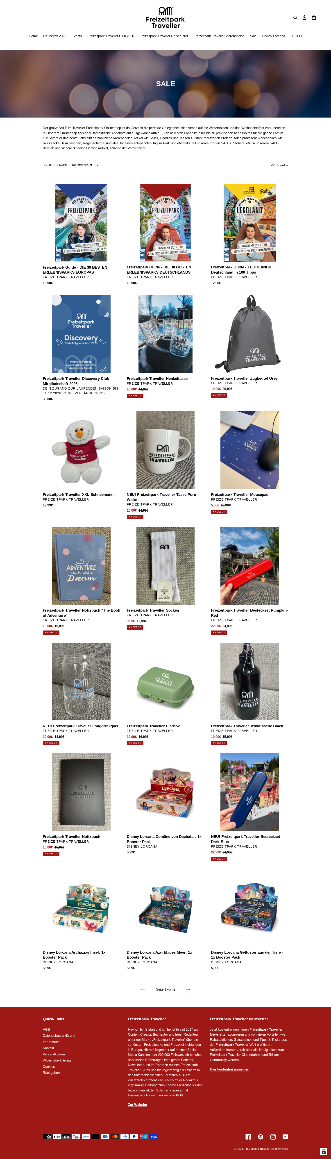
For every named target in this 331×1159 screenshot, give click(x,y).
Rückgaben (51, 1073)
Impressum (51, 1042)
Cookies (49, 1066)
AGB (46, 1029)
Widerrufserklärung (57, 1060)
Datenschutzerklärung (59, 1035)
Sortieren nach (55, 165)
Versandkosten (54, 1054)
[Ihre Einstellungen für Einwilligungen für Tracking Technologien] (323, 1151)
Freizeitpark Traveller (257, 1148)
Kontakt (48, 1048)
